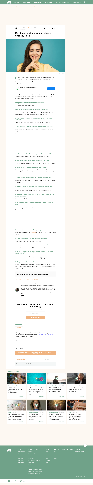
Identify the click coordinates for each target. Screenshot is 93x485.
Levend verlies (31, 458)
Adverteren (20, 460)
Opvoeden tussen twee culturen (35, 469)
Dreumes (47, 453)
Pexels (63, 73)
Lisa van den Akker (22, 27)
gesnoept (33, 232)
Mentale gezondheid (62, 2)
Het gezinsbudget (32, 453)
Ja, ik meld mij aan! (35, 317)
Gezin (55, 453)
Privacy (76, 453)
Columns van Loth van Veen (34, 473)
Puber (46, 462)
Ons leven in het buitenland (34, 460)
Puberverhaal (31, 462)
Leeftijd (16, 2)
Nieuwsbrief (20, 458)
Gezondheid (48, 2)
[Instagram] (21, 296)
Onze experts (77, 2)
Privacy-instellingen (80, 476)
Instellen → (51, 88)
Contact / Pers (21, 456)
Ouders (11, 6)
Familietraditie (31, 465)
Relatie (55, 456)
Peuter (46, 456)
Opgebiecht (30, 451)
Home (7, 6)
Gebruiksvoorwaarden (79, 451)
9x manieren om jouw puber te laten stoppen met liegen (32, 274)
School (55, 458)
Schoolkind (47, 460)
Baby (46, 451)
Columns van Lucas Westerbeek (35, 471)
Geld (54, 451)
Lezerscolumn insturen (67, 449)
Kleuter (46, 458)
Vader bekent (31, 456)
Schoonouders (31, 467)
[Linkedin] (23, 296)
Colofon (19, 453)
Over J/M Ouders (21, 451)
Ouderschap (26, 2)
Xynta (84, 481)
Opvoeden (37, 2)
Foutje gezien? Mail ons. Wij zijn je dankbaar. (27, 279)
